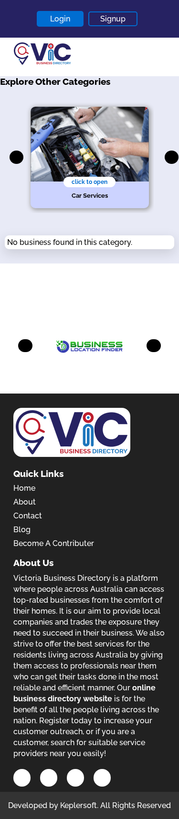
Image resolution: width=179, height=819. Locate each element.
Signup (113, 18)
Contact (27, 515)
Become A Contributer (53, 543)
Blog (22, 529)
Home (24, 488)
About (24, 501)
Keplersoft (78, 805)
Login (60, 18)
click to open (89, 182)
